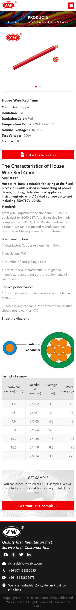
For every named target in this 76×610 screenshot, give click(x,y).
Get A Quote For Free (41, 155)
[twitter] (21, 555)
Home (12, 22)
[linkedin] (29, 555)
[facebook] (13, 555)
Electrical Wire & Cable (52, 22)
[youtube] (5, 555)
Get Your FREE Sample (36, 505)
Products (27, 22)
